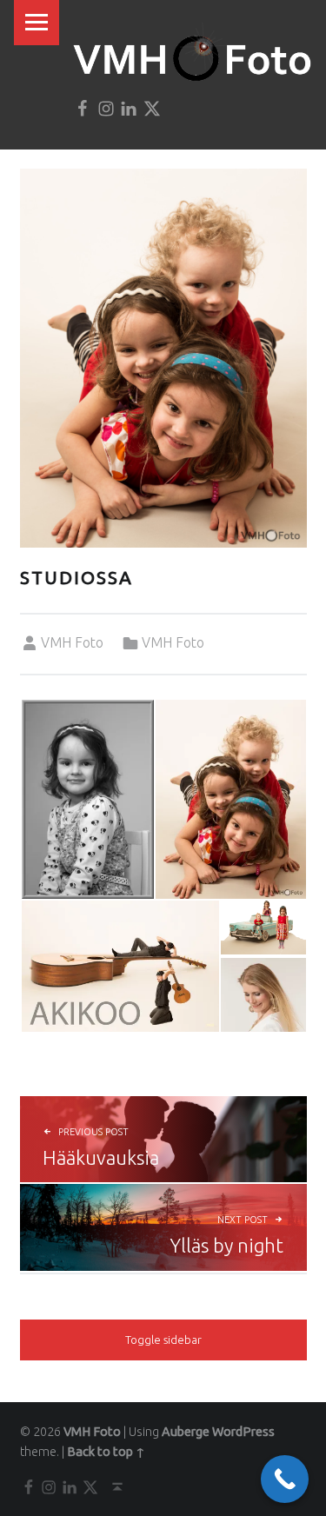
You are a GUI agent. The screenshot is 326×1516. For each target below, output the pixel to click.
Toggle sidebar (163, 1339)
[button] (87, 799)
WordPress (243, 1432)
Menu (36, 22)
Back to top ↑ (106, 1452)
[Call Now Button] (285, 1479)
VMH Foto (72, 642)
